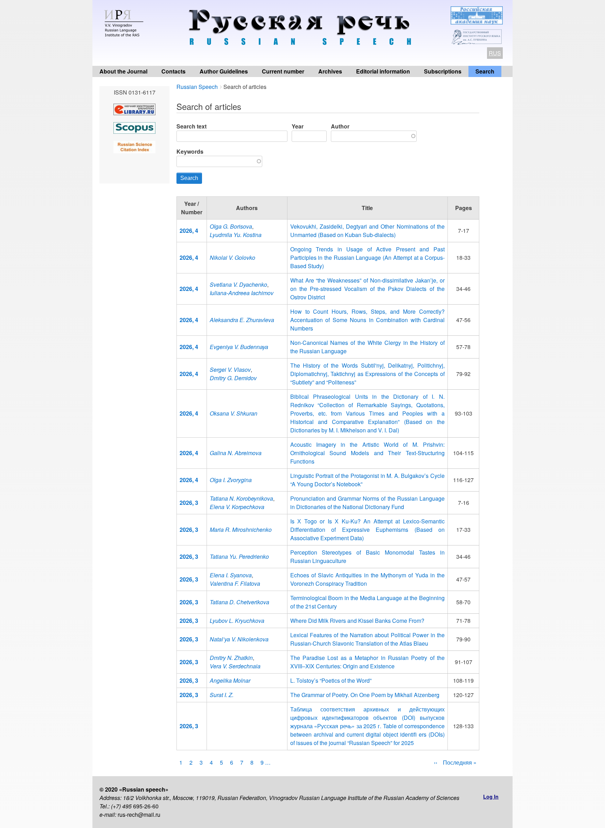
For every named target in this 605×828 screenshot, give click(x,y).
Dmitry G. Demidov (233, 378)
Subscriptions (442, 71)
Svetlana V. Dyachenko (238, 284)
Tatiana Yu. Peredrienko (239, 556)
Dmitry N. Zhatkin (231, 658)
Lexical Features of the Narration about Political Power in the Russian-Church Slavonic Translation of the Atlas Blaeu (367, 639)
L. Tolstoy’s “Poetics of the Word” (330, 680)
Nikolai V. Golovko (232, 257)
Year (298, 126)
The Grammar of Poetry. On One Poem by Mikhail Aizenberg (364, 695)
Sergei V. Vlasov (230, 370)
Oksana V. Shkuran (233, 413)
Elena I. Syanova (231, 575)
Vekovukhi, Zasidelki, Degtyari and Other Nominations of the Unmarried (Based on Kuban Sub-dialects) (367, 230)
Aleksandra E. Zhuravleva (242, 320)
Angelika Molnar (230, 680)
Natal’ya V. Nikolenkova (239, 639)
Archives (330, 71)
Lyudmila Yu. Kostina (236, 235)
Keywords (189, 151)
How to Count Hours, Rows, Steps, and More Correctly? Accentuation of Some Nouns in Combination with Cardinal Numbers (367, 319)
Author (340, 126)
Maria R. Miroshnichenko (241, 530)
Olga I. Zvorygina (231, 480)
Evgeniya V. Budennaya (239, 347)
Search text (191, 126)
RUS (495, 53)
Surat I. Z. (222, 695)
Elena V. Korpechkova (237, 507)
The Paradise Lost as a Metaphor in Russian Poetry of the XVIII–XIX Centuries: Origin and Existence (367, 662)
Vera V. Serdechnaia (235, 666)
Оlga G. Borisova (231, 226)
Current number (283, 71)
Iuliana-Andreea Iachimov (241, 293)
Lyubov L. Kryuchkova (237, 621)
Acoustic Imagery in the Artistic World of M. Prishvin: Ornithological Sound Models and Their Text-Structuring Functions (367, 452)
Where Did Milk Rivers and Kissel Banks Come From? (357, 621)
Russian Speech (197, 87)
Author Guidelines (224, 71)
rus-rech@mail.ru (139, 814)
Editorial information (383, 71)
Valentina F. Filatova (235, 583)
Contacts (173, 71)
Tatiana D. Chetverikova (239, 602)
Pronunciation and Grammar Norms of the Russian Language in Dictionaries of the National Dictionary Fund (367, 502)
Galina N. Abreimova (236, 453)
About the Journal (123, 71)
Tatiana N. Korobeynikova (241, 498)
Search (484, 71)
